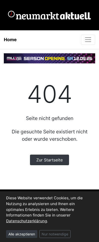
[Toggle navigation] (88, 40)
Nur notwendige (55, 234)
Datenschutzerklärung (26, 221)
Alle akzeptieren (21, 234)
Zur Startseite (49, 159)
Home (10, 39)
